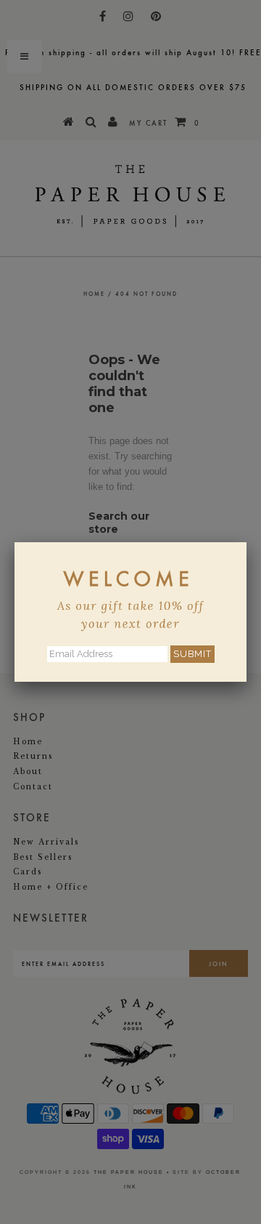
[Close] (246, 542)
